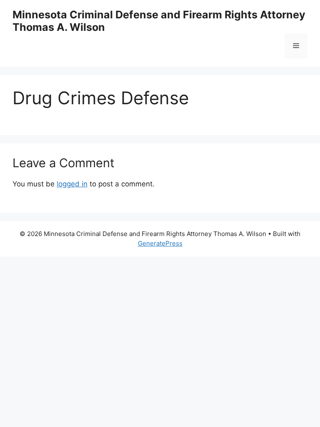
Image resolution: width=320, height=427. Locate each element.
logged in (72, 184)
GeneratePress (160, 243)
